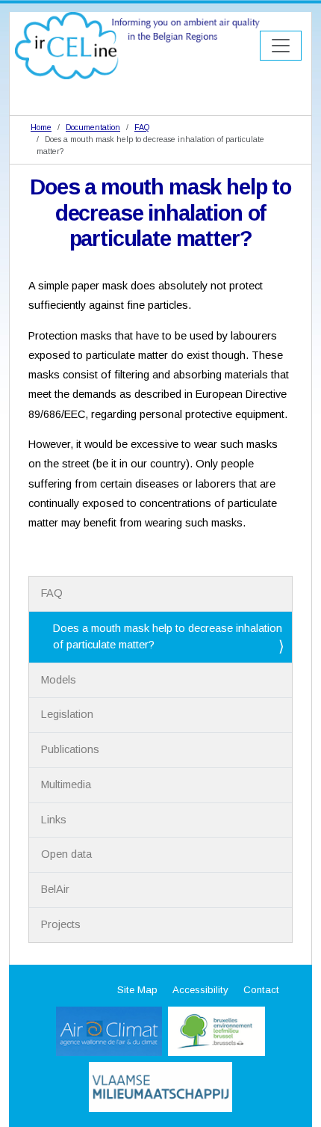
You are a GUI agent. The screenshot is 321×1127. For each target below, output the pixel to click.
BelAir (55, 889)
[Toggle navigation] (281, 46)
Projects (61, 924)
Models (58, 680)
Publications (70, 749)
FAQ (141, 127)
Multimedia (66, 784)
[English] (137, 45)
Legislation (67, 714)
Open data (66, 854)
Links (53, 820)
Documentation (93, 127)
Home (41, 127)
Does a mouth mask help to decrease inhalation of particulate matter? (167, 636)
